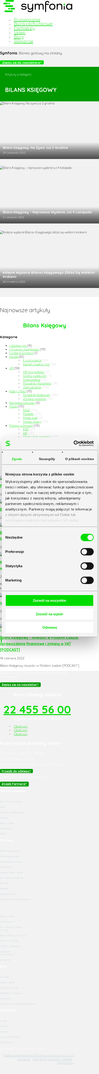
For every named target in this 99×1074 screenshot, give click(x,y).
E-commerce (32, 360)
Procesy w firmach (21, 425)
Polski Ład (30, 418)
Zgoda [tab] (17, 459)
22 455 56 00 (37, 709)
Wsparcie (23, 41)
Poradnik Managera (37, 383)
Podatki (28, 414)
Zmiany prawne (34, 399)
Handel (13, 356)
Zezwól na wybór (49, 614)
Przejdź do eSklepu (15, 771)
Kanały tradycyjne (36, 364)
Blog (19, 37)
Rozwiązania (27, 19)
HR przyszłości (33, 372)
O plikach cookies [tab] (79, 459)
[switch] (87, 551)
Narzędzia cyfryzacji (22, 403)
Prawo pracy (32, 422)
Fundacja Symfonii (21, 353)
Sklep (19, 32)
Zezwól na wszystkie (49, 600)
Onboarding (31, 380)
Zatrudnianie (32, 387)
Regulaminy (66, 1063)
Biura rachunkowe (33, 23)
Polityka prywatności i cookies (52, 1059)
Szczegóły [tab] (47, 459)
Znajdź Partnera (13, 784)
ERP (26, 429)
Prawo (13, 406)
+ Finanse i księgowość (24, 349)
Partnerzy (24, 28)
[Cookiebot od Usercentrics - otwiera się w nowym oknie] (73, 443)
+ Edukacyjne (17, 345)
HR (11, 368)
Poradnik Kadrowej (36, 395)
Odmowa (49, 627)
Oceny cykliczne (34, 376)
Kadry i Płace (17, 391)
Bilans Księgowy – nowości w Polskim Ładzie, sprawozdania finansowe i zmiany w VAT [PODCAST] (39, 643)
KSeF (26, 410)
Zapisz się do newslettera (21, 62)
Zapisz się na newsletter (19, 684)
